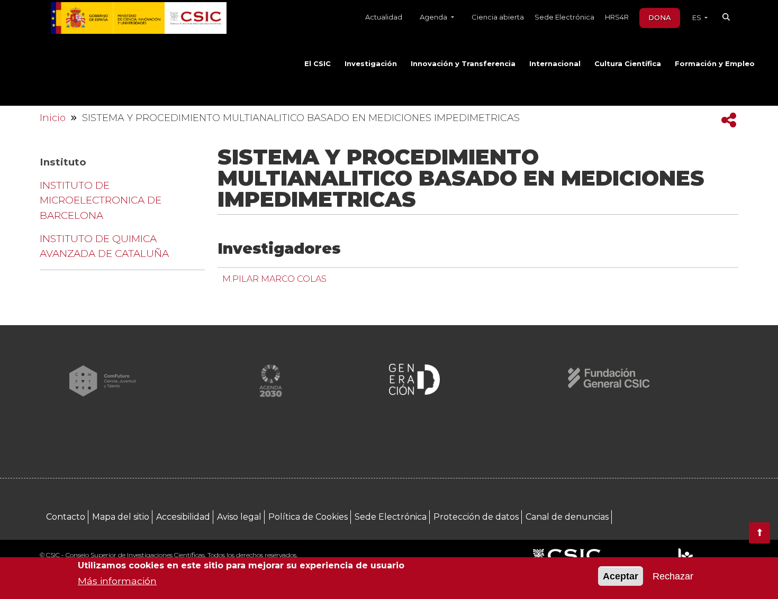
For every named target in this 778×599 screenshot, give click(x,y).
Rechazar (673, 576)
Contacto (65, 517)
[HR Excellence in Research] (685, 556)
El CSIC (317, 63)
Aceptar (620, 576)
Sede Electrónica (564, 17)
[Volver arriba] (759, 532)
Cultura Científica (627, 63)
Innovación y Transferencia (463, 63)
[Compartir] (728, 120)
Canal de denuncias (567, 517)
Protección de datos (476, 517)
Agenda (434, 17)
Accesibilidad (183, 517)
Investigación (371, 63)
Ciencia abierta (498, 17)
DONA (659, 17)
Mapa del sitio (120, 517)
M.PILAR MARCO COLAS (274, 278)
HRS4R (617, 17)
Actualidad (383, 17)
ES (697, 17)
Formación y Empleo (715, 63)
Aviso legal (239, 517)
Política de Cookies (308, 517)
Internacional (555, 63)
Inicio (53, 118)
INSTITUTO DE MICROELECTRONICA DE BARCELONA (100, 200)
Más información (117, 580)
